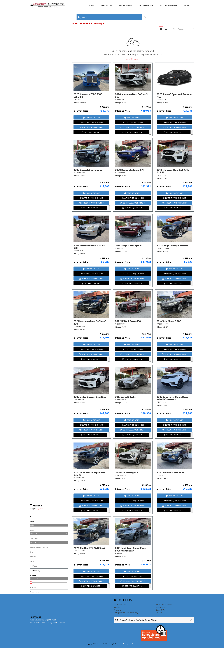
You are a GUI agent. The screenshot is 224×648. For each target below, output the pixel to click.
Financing (117, 610)
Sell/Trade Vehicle (168, 5)
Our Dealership (120, 604)
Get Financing (146, 5)
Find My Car (106, 5)
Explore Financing (150, 132)
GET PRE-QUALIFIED (92, 132)
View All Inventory (133, 59)
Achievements (161, 607)
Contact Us (160, 610)
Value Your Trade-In (164, 604)
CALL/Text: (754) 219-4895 (91, 122)
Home (91, 5)
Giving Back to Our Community (126, 612)
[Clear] (40, 508)
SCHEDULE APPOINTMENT (92, 127)
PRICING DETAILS (92, 117)
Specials (117, 607)
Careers (159, 612)
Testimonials (125, 5)
